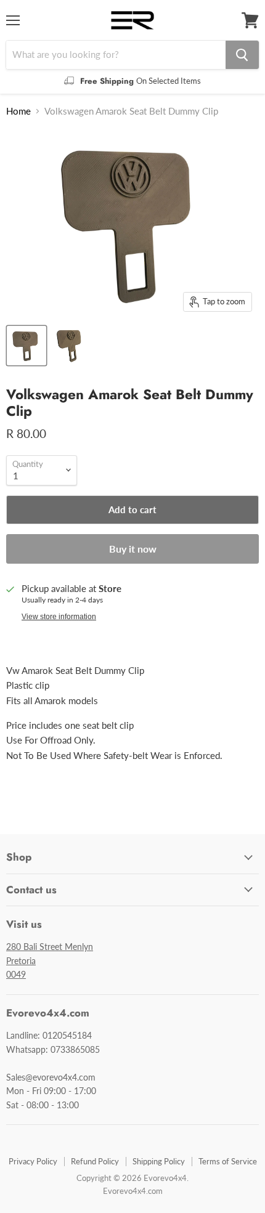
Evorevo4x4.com (133, 1191)
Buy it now (133, 548)
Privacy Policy (33, 1161)
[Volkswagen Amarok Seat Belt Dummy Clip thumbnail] (26, 345)
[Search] (242, 55)
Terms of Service (227, 1161)
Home (18, 111)
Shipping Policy (158, 1161)
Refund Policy (95, 1161)
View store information (59, 616)
